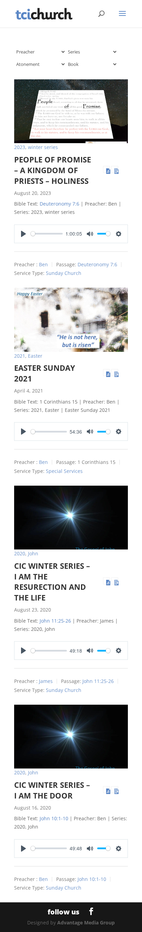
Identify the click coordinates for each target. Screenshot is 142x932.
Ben (43, 264)
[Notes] (114, 169)
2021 (19, 356)
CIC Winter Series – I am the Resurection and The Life (52, 582)
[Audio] (106, 169)
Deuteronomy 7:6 (59, 203)
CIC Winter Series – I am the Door (52, 790)
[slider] (47, 233)
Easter (35, 356)
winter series (43, 147)
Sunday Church (63, 273)
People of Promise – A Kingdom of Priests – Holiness (52, 170)
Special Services (64, 471)
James (46, 681)
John (33, 553)
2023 (19, 147)
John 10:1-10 (54, 818)
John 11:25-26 (55, 620)
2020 (19, 553)
